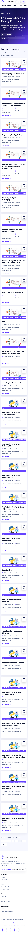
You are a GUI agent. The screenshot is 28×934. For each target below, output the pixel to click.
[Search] (16, 1)
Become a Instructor (7, 911)
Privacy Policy (5, 889)
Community (23, 5)
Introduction (7, 570)
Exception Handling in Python (13, 663)
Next (4, 844)
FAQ (2, 899)
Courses (3, 5)
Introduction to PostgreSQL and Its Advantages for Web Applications (14, 166)
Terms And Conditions (7, 887)
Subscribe (15, 5)
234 (24, 841)
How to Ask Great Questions (12, 292)
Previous (4, 841)
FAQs (4, 322)
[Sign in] (24, 1)
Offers (9, 5)
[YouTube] (10, 930)
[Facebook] (14, 930)
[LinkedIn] (2, 930)
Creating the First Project (11, 383)
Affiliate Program (6, 909)
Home (2, 13)
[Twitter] (6, 930)
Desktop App (5, 882)
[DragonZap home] (7, 2)
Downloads (4, 879)
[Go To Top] (18, 930)
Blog (2, 884)
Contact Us (4, 896)
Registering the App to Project (13, 135)
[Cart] (20, 1)
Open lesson (5, 84)
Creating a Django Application (13, 74)
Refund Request (5, 901)
